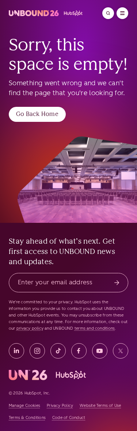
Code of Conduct (68, 417)
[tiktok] (58, 351)
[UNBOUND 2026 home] (46, 13)
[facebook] (79, 351)
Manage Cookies (24, 405)
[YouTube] (99, 351)
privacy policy (29, 328)
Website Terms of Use (100, 405)
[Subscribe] (116, 282)
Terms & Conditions (27, 417)
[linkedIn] (16, 351)
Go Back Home (37, 113)
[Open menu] (122, 13)
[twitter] (120, 351)
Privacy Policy (60, 405)
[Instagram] (37, 351)
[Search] (108, 13)
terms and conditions (95, 328)
